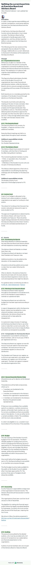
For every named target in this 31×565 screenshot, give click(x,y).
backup (23, 284)
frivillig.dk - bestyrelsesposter (10, 284)
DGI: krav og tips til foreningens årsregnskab (15, 518)
